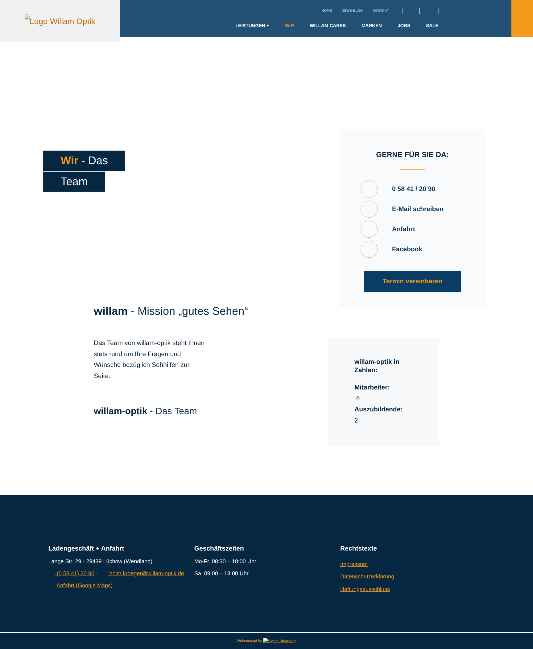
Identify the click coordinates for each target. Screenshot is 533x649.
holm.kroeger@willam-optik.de (146, 573)
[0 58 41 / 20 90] (369, 189)
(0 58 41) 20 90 (74, 573)
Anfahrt (403, 229)
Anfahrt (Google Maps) (84, 585)
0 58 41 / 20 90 (413, 189)
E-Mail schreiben (418, 209)
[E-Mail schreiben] (369, 209)
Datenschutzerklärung (367, 576)
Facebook (407, 249)
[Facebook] (410, 11)
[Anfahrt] (369, 229)
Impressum (354, 564)
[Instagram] (427, 11)
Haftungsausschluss (365, 589)
